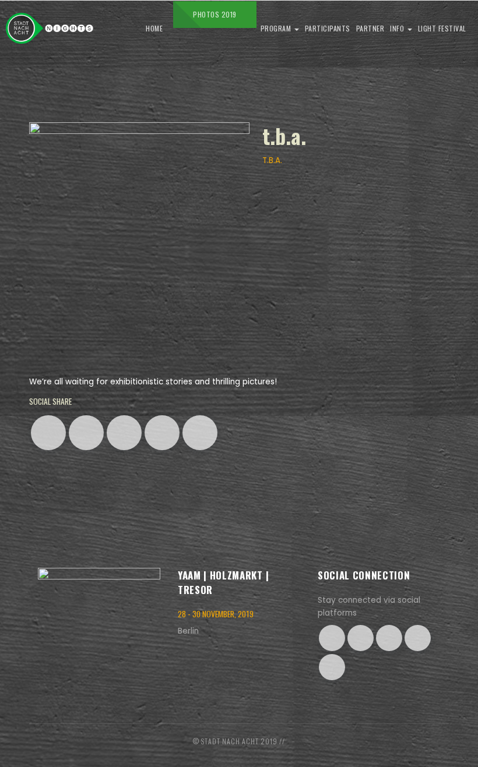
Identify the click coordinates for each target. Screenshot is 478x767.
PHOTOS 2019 (215, 14)
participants (327, 28)
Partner (370, 28)
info (398, 28)
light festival (442, 28)
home (154, 28)
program (277, 28)
